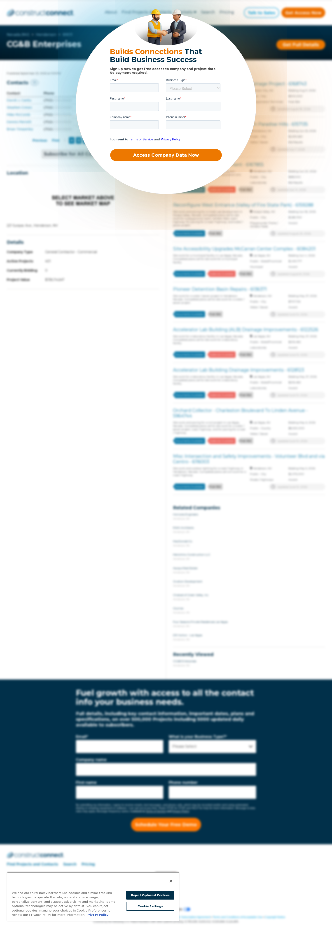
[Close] (171, 881)
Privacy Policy (97, 914)
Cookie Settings (150, 906)
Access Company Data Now (166, 155)
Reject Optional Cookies (150, 895)
